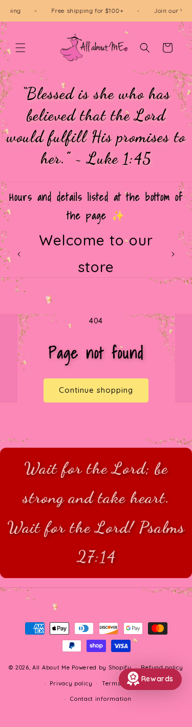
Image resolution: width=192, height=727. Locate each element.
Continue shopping (96, 390)
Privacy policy (71, 683)
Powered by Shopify (102, 667)
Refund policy (162, 667)
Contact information (100, 698)
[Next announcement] (173, 254)
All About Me (51, 667)
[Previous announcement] (19, 254)
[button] (20, 47)
